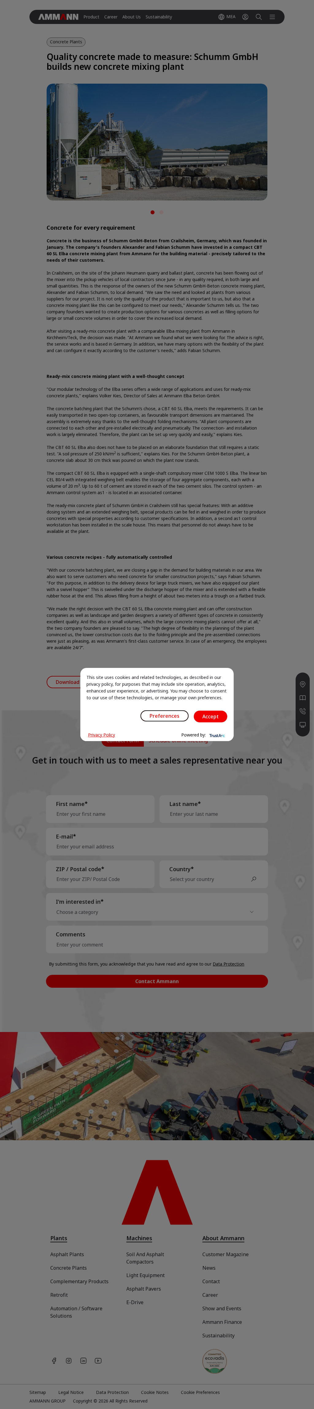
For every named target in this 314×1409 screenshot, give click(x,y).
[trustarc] (216, 735)
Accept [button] (210, 716)
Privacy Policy (101, 735)
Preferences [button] (164, 715)
